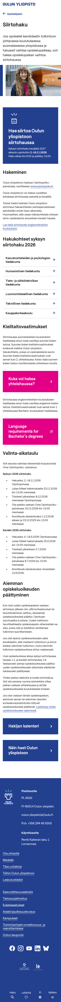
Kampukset (10, 918)
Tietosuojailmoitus (15, 899)
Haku (13, 992)
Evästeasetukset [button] (13, 905)
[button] (52, 995)
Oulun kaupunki (13, 935)
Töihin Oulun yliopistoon (18, 873)
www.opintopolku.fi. (41, 186)
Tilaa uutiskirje (12, 867)
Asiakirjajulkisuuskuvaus (19, 912)
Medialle (8, 860)
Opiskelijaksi (14, 14)
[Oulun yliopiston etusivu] (29, 3)
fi (43, 996)
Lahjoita (26, 992)
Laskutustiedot (13, 880)
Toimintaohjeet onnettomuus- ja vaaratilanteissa (24, 927)
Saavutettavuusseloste (18, 892)
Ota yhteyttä (11, 854)
